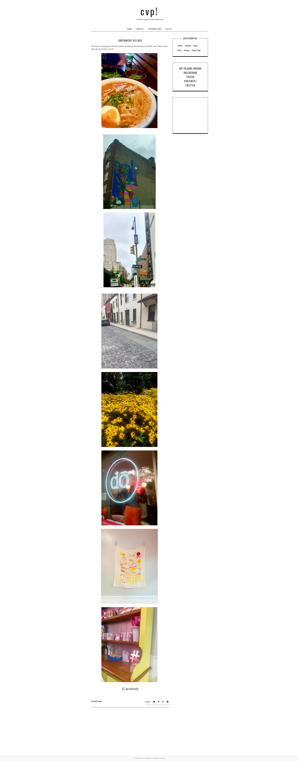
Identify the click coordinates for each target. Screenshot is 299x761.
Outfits (179, 45)
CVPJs (179, 50)
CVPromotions (155, 29)
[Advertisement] (130, 733)
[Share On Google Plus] (163, 702)
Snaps (100, 701)
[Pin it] (167, 702)
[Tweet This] (154, 702)
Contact (140, 29)
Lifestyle (94, 701)
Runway (186, 50)
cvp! (150, 11)
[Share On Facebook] (158, 702)
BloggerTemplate (159, 758)
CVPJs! (169, 29)
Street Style (196, 50)
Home (129, 29)
